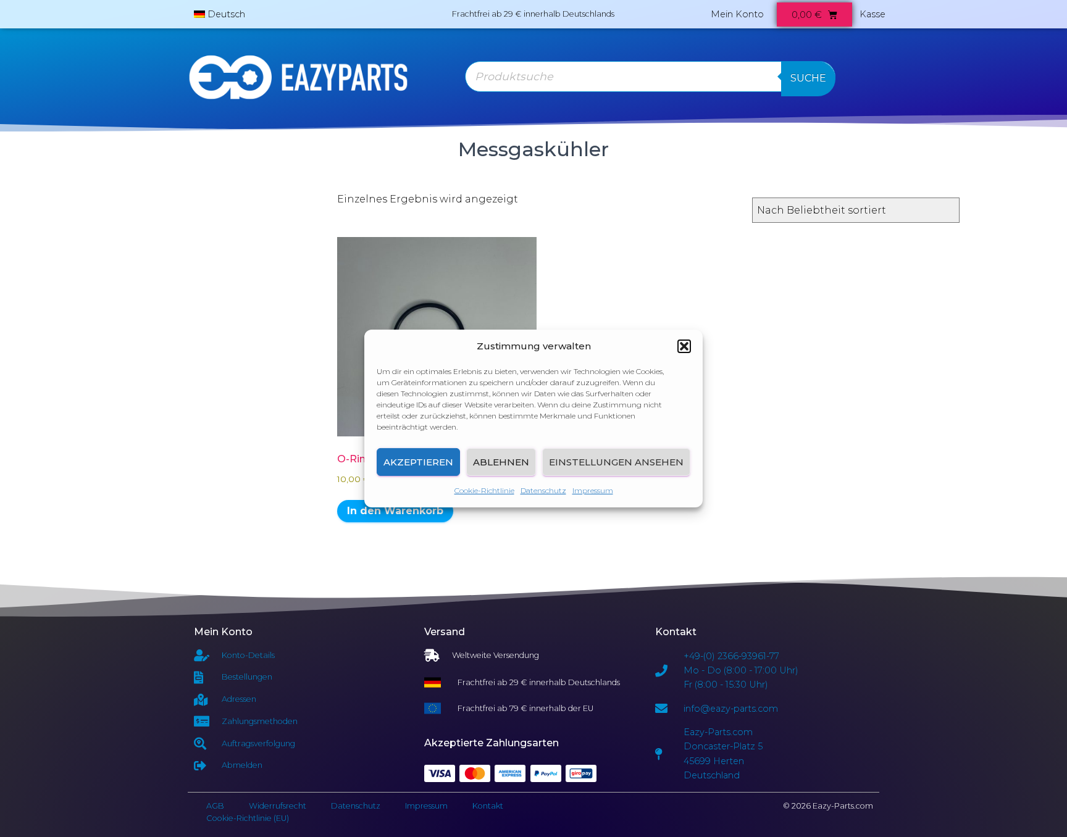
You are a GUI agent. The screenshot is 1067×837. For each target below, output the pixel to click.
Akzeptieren (418, 462)
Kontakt (487, 805)
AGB (215, 805)
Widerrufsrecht (277, 805)
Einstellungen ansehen (616, 462)
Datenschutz (543, 490)
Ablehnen (501, 462)
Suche (808, 78)
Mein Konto (737, 14)
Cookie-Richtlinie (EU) (247, 818)
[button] (684, 346)
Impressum (592, 490)
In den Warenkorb (395, 511)
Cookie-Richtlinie (484, 490)
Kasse (872, 14)
